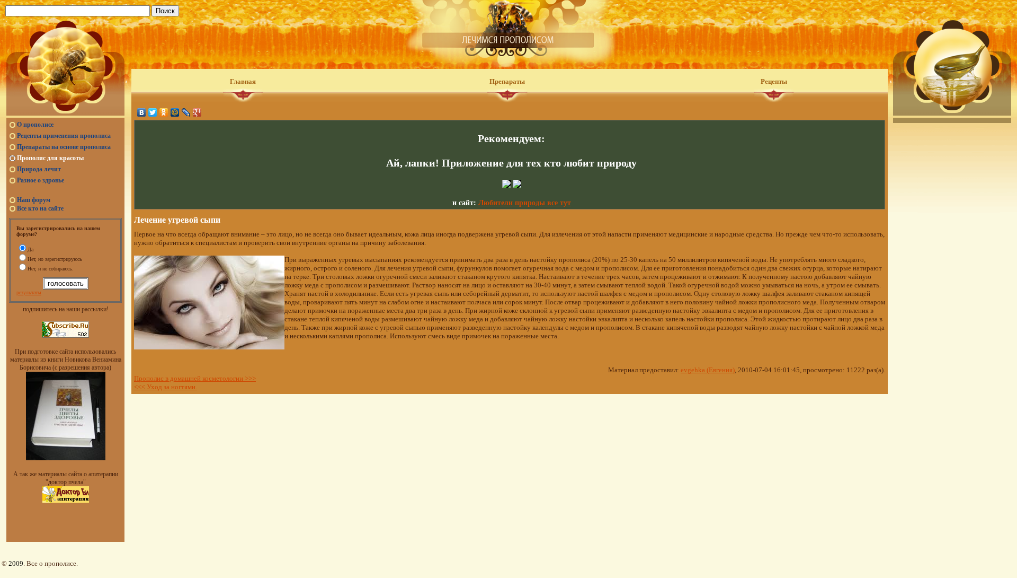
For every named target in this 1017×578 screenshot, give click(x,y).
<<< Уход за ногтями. (165, 387)
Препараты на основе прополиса (64, 147)
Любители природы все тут (524, 203)
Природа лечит (39, 169)
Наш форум (33, 200)
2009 (15, 563)
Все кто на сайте (40, 208)
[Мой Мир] (175, 112)
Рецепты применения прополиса (64, 135)
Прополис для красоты (50, 158)
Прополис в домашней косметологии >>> (195, 378)
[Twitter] (152, 112)
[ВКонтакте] (141, 112)
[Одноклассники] (164, 112)
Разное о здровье (40, 180)
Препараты (507, 81)
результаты (28, 292)
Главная (243, 81)
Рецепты (774, 81)
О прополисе (35, 124)
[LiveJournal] (186, 112)
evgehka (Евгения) (708, 370)
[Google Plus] (197, 112)
